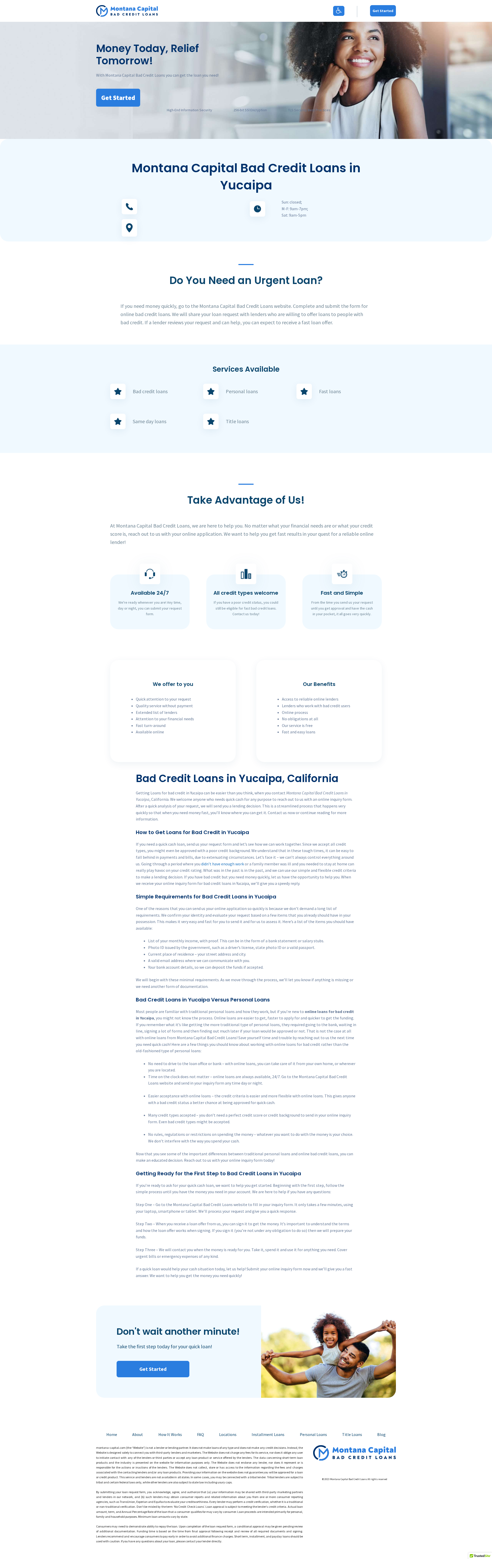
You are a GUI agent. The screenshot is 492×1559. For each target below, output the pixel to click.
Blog (381, 1434)
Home (111, 1434)
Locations (228, 1434)
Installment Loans (268, 1434)
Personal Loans (313, 1434)
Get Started (383, 10)
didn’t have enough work (222, 863)
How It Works (170, 1434)
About (137, 1434)
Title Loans (352, 1434)
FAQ (200, 1434)
